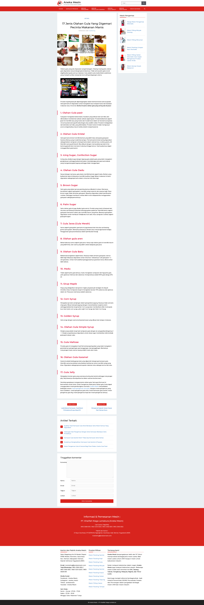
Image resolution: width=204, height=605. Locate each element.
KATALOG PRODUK (72, 9)
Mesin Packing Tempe (96, 586)
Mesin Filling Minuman (135, 40)
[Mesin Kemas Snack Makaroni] (123, 67)
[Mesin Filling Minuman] (123, 40)
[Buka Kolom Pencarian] (144, 8)
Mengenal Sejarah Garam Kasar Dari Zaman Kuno (101, 409)
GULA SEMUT (112, 8)
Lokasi (62, 495)
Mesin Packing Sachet (96, 555)
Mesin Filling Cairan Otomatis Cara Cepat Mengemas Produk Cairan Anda (134, 57)
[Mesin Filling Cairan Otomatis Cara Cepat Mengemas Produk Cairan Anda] (123, 58)
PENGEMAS (84, 8)
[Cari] (144, 3)
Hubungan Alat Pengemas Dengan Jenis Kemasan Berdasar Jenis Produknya (85, 432)
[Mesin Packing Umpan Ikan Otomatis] (123, 48)
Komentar (63, 462)
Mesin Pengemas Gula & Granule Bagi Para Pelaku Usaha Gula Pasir (85, 446)
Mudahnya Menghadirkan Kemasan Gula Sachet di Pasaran (83, 442)
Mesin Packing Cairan (96, 576)
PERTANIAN (123, 8)
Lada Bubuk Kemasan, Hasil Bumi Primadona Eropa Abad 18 (72, 409)
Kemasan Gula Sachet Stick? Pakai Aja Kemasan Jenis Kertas (84, 438)
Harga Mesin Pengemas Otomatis (135, 23)
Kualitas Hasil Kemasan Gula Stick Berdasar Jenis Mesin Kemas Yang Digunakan (86, 426)
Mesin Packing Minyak (96, 565)
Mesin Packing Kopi (95, 558)
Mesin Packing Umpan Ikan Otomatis (135, 48)
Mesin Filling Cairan (95, 583)
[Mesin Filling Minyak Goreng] (123, 31)
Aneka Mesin (72, 2)
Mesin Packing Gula (95, 562)
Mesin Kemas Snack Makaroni (134, 67)
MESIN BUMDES (135, 9)
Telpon (62, 490)
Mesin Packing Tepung (97, 579)
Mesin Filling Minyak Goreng (134, 31)
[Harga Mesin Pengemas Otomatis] (123, 23)
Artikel (86, 18)
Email (62, 485)
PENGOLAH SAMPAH (98, 8)
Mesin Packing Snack (96, 572)
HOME (61, 9)
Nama (62, 480)
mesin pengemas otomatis (81, 388)
